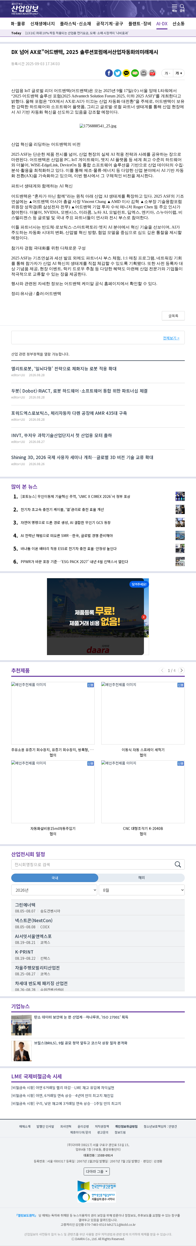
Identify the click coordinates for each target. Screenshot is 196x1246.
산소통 (179, 23)
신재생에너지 (42, 23)
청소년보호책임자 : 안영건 (160, 1126)
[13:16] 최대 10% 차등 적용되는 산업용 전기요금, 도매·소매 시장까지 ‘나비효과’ (76, 33)
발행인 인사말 (45, 1126)
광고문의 (102, 1132)
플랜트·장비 (139, 23)
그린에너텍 (25, 904)
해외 (141, 877)
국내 (55, 877)
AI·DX (161, 23)
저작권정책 (102, 1126)
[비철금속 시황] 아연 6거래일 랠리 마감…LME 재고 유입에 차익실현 (62, 1087)
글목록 (173, 315)
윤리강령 (83, 1126)
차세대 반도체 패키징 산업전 (41, 983)
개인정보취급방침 (126, 1126)
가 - (167, 73)
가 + (179, 73)
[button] (144, 73)
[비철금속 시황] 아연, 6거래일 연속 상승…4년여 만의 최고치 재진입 (62, 1095)
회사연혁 (65, 1126)
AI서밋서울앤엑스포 (33, 936)
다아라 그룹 (95, 1171)
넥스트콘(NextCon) (34, 920)
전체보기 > (171, 337)
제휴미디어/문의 (80, 1132)
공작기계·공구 (109, 23)
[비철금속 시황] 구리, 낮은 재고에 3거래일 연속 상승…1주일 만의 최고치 (66, 1103)
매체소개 (24, 1126)
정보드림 (120, 1132)
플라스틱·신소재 (75, 23)
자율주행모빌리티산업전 (37, 967)
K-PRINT (24, 951)
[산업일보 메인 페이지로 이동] (24, 8)
